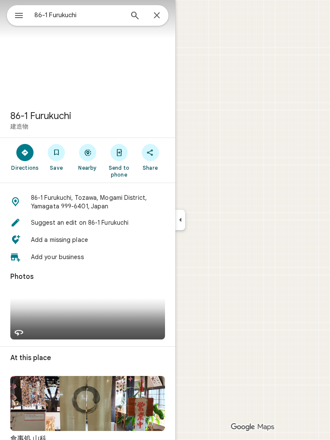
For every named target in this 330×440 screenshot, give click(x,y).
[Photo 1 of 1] (87, 403)
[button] (87, 202)
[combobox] (78, 15)
